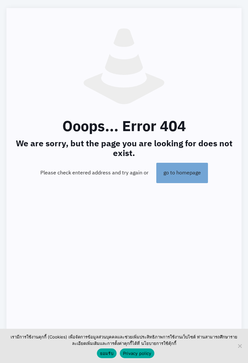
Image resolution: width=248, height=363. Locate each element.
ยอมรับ (106, 353)
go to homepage (182, 173)
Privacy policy (137, 353)
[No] (240, 346)
